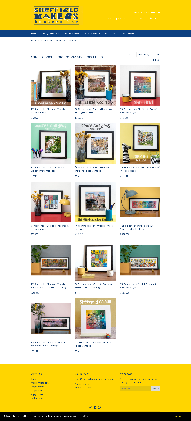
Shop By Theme (91, 34)
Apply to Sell (110, 34)
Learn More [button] (83, 416)
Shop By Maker (71, 34)
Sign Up (156, 389)
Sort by (130, 54)
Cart (155, 18)
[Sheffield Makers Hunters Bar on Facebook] (95, 407)
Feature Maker (127, 34)
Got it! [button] (178, 416)
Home (33, 34)
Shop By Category (49, 34)
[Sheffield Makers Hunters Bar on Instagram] (99, 407)
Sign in (136, 12)
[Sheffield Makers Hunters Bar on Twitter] (90, 407)
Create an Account (152, 12)
